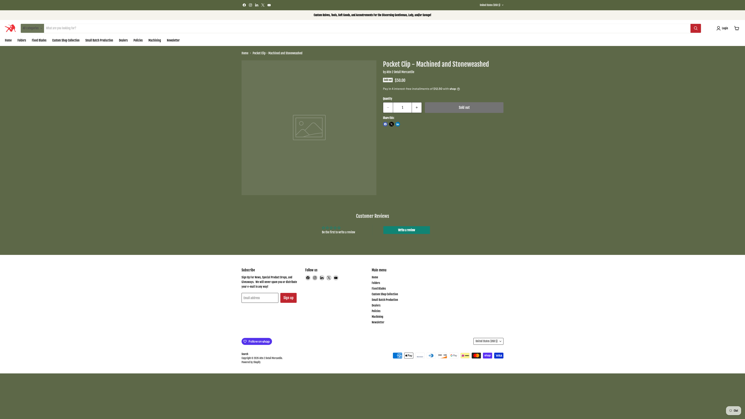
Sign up (288, 298)
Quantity (387, 98)
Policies (138, 40)
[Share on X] (391, 124)
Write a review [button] (406, 230)
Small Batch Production (99, 40)
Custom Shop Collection (66, 40)
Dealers (123, 40)
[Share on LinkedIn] (397, 124)
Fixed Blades (39, 40)
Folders (21, 40)
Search (245, 354)
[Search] (695, 28)
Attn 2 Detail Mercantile (400, 72)
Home (8, 40)
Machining (154, 40)
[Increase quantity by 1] (417, 107)
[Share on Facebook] (385, 124)
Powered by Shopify (251, 362)
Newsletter (173, 40)
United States (490, 5)
